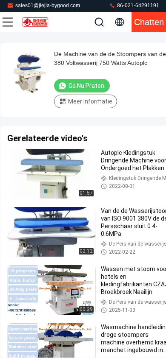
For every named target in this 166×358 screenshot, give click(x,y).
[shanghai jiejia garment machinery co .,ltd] (36, 22)
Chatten (149, 22)
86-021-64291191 (137, 5)
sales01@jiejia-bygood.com (47, 5)
